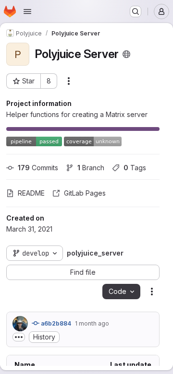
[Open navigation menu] (27, 11)
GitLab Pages (85, 193)
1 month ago (92, 323)
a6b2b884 (55, 323)
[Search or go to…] (135, 11)
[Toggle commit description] (18, 337)
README (31, 193)
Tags (135, 168)
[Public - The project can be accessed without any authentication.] (126, 54)
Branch (90, 168)
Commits (38, 168)
